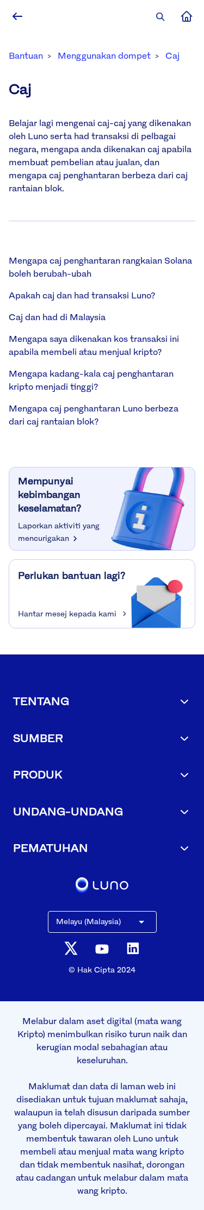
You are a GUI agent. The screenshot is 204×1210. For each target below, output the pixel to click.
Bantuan (26, 55)
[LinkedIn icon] (133, 948)
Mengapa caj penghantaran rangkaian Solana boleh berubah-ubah (100, 267)
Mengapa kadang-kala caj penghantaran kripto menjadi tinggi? (91, 380)
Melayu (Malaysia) (88, 921)
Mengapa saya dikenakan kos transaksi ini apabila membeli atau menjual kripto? (94, 345)
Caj (172, 55)
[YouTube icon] (102, 949)
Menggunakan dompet (104, 55)
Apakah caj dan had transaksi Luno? (82, 295)
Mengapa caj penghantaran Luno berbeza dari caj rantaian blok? (93, 415)
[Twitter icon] (71, 948)
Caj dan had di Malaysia (57, 316)
